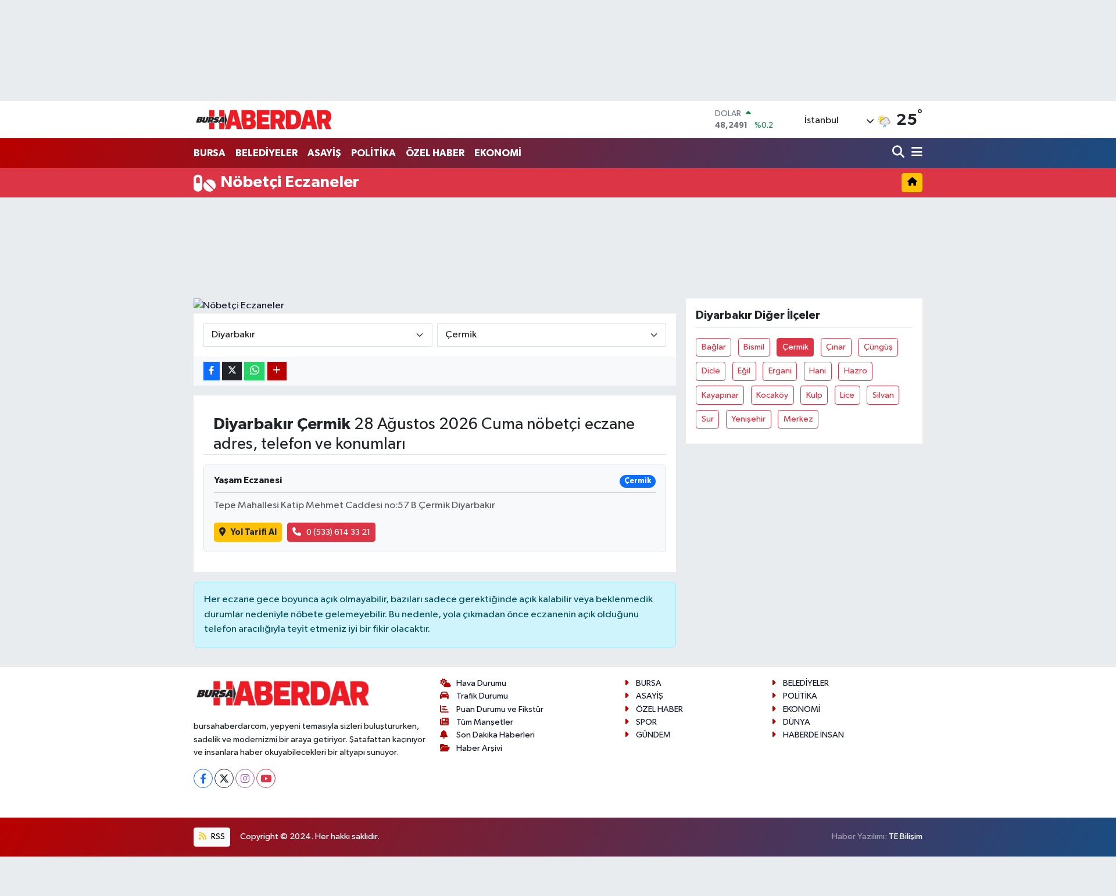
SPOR (646, 722)
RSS (217, 836)
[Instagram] (245, 778)
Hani (817, 370)
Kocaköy (772, 395)
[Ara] (899, 153)
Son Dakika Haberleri (495, 735)
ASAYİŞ (324, 153)
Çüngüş (878, 347)
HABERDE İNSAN (813, 735)
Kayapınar (720, 395)
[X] (224, 778)
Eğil (744, 370)
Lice (847, 395)
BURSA (210, 153)
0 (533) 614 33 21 (338, 532)
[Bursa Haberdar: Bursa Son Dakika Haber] (263, 119)
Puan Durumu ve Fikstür (499, 709)
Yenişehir (748, 419)
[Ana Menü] (915, 153)
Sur (708, 419)
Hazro (855, 370)
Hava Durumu (481, 683)
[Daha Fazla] (277, 371)
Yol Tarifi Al (254, 532)
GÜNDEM (653, 735)
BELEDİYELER (266, 153)
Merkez (798, 419)
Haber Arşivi (479, 748)
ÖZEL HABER (435, 153)
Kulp (814, 395)
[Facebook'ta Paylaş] (211, 371)
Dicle (711, 370)
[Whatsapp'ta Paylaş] (254, 371)
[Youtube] (266, 778)
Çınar (836, 347)
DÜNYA (796, 722)
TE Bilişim (905, 836)
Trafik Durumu (482, 696)
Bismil (753, 347)
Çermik (795, 347)
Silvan (883, 395)
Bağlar (714, 347)
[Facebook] (203, 778)
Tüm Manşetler (484, 722)
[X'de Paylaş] (232, 371)
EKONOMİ (497, 153)
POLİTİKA (373, 153)
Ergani (780, 370)
